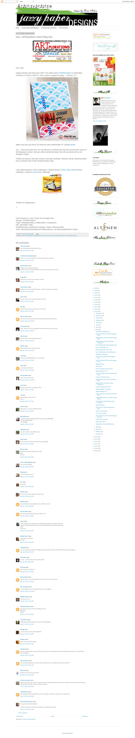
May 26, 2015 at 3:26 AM (27, 531)
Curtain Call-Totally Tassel (103, 377)
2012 (96, 441)
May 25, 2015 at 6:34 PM (27, 496)
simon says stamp (49, 235)
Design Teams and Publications (30, 28)
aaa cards (22, 235)
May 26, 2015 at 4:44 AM (27, 542)
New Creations (24, 660)
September (99, 320)
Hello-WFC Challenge (102, 354)
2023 (96, 293)
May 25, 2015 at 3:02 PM (27, 424)
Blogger (71, 733)
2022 (96, 295)
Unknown (22, 547)
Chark (22, 439)
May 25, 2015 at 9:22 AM (27, 311)
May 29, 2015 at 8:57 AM (27, 665)
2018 (96, 304)
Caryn (22, 521)
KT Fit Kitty (23, 326)
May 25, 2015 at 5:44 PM (27, 476)
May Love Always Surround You (104, 368)
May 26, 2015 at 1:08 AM (27, 516)
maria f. (22, 406)
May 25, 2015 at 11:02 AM (27, 340)
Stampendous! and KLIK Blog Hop (105, 424)
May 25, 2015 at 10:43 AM (27, 331)
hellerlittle (23, 416)
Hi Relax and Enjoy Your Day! (104, 349)
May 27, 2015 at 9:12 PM (27, 644)
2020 (96, 299)
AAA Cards (37, 172)
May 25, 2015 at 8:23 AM (27, 260)
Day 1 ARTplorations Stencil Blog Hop (106, 352)
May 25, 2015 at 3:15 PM (27, 434)
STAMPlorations (64, 73)
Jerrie (22, 297)
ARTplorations (29, 235)
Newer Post (19, 716)
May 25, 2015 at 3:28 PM (27, 444)
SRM (56, 235)
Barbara (22, 639)
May (97, 329)
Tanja (21, 277)
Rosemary (23, 557)
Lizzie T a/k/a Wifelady (26, 462)
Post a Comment (22, 713)
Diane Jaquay (24, 577)
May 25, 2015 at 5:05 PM (27, 467)
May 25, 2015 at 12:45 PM (27, 360)
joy (21, 306)
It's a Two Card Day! (101, 413)
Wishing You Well (100, 421)
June (97, 327)
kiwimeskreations (25, 606)
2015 (96, 311)
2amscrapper (24, 375)
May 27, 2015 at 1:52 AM (27, 614)
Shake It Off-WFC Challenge (103, 389)
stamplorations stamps (71, 235)
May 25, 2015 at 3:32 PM (27, 457)
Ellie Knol (22, 670)
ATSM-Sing (99, 366)
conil (21, 356)
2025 (96, 288)
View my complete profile (99, 121)
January (98, 434)
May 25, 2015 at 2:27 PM (27, 401)
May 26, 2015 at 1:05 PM (27, 601)
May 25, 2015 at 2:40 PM (27, 411)
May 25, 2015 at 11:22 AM (27, 350)
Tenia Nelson (107, 98)
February (98, 431)
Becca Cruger (24, 316)
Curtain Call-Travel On (102, 419)
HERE (72, 145)
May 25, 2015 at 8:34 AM (27, 272)
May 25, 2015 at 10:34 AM (27, 321)
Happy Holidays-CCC (101, 371)
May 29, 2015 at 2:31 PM (27, 675)
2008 (96, 450)
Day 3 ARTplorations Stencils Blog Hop (106, 345)
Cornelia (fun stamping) (26, 256)
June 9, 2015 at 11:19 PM (27, 709)
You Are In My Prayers (101, 411)
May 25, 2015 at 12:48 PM (27, 370)
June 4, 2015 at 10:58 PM (27, 696)
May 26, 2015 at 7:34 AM (27, 571)
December (99, 313)
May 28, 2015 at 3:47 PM (27, 655)
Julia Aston (23, 246)
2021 (96, 297)
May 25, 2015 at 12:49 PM (27, 380)
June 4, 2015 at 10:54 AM (27, 686)
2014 (96, 437)
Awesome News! (100, 405)
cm (21, 395)
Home (17, 28)
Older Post (85, 716)
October (98, 318)
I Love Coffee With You (102, 347)
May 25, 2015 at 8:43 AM (27, 291)
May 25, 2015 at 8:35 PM (27, 506)
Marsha (22, 346)
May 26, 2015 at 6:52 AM (27, 562)
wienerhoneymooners (26, 701)
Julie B (22, 336)
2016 (96, 309)
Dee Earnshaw (24, 587)
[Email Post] (37, 233)
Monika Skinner (24, 596)
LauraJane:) (23, 619)
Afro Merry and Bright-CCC (103, 331)
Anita (21, 365)
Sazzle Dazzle (24, 265)
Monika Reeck (24, 536)
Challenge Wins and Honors (49, 28)
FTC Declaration (63, 28)
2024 (96, 290)
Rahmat (22, 492)
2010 (96, 446)
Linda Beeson (24, 692)
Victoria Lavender (25, 680)
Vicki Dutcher (24, 287)
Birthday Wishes (100, 364)
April (97, 427)
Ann (21, 482)
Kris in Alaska (24, 511)
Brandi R (22, 501)
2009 (96, 448)
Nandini (22, 629)
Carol (21, 385)
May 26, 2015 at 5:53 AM (27, 552)
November (99, 315)
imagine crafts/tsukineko (39, 235)
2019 (96, 302)
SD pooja (22, 567)
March (98, 429)
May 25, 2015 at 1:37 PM (27, 389)
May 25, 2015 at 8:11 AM (26, 250)
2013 (96, 439)
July (97, 325)
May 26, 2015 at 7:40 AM (27, 581)
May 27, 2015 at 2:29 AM (27, 624)
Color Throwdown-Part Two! (103, 387)
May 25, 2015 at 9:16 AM (27, 301)
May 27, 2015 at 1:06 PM (27, 634)
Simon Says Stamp (68, 170)
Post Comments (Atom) (29, 719)
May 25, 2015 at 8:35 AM (27, 281)
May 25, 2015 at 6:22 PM (27, 486)
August (98, 322)
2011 (96, 443)
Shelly (22, 472)
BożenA (22, 449)
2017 (96, 306)
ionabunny (23, 429)
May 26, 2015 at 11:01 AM (27, 591)
